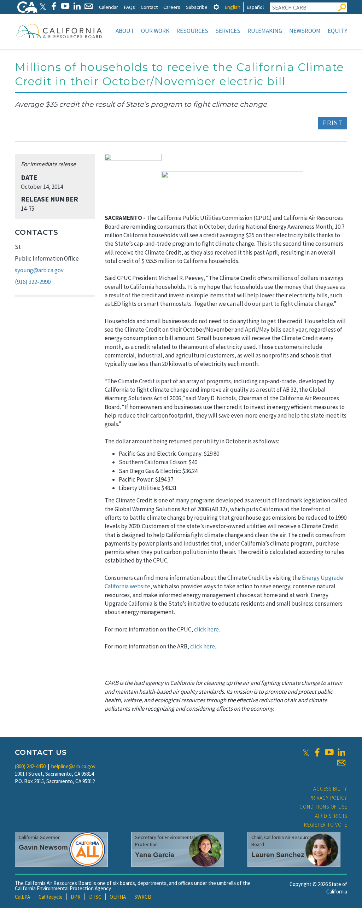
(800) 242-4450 (30, 766)
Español (255, 7)
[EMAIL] (88, 6)
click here (206, 629)
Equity (337, 31)
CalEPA (22, 896)
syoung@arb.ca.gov (39, 270)
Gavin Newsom (43, 847)
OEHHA (118, 896)
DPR (76, 896)
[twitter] (306, 752)
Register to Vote (325, 824)
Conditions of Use (323, 806)
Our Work (155, 31)
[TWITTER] (42, 6)
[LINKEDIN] (76, 6)
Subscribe (197, 7)
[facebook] (317, 752)
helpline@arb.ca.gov (73, 766)
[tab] (216, 6)
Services (227, 31)
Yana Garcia (154, 854)
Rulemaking (264, 31)
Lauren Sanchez (277, 854)
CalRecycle (51, 896)
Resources (192, 31)
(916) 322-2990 (33, 282)
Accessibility (330, 788)
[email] (341, 762)
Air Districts (331, 815)
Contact (149, 7)
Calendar (108, 7)
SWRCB (142, 896)
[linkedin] (341, 752)
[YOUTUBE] (65, 6)
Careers (171, 7)
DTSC (95, 896)
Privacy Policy (328, 797)
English (232, 7)
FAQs (129, 7)
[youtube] (329, 752)
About (125, 31)
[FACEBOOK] (53, 6)
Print (332, 123)
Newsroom (305, 31)
